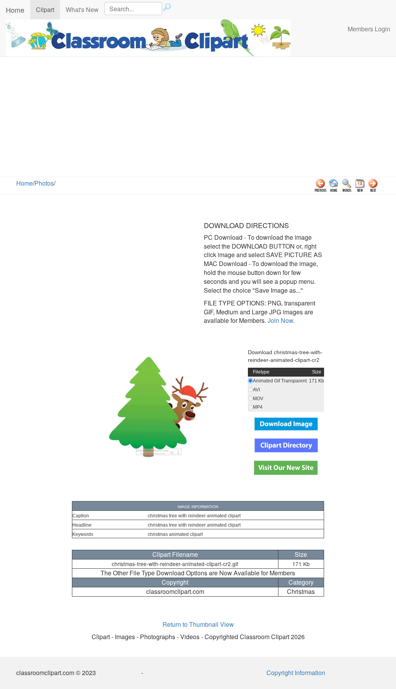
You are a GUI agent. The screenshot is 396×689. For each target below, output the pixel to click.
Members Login (369, 28)
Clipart (48, 9)
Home (15, 10)
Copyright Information (295, 672)
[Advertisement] (198, 119)
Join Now (279, 320)
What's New (82, 9)
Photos (44, 183)
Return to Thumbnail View (198, 624)
